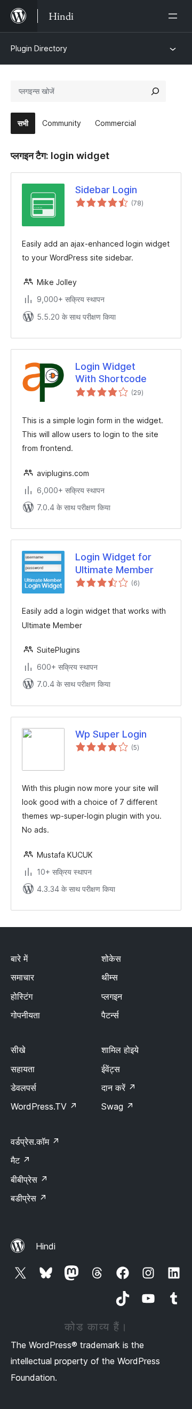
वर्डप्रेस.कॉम (35, 1141)
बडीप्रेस (29, 1198)
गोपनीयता (25, 1015)
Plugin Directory (39, 48)
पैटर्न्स (110, 1015)
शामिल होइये (120, 1049)
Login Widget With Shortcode (111, 372)
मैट (20, 1160)
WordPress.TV (44, 1106)
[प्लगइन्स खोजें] (155, 91)
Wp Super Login (111, 734)
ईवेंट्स (110, 1069)
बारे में (19, 958)
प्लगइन (111, 996)
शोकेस (111, 958)
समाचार (22, 977)
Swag (117, 1106)
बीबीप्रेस (29, 1179)
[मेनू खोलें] (175, 16)
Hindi (45, 1246)
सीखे (18, 1049)
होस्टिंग (22, 996)
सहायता (23, 1069)
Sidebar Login (106, 189)
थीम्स (109, 977)
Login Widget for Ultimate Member (114, 563)
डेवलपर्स (23, 1087)
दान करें (118, 1087)
